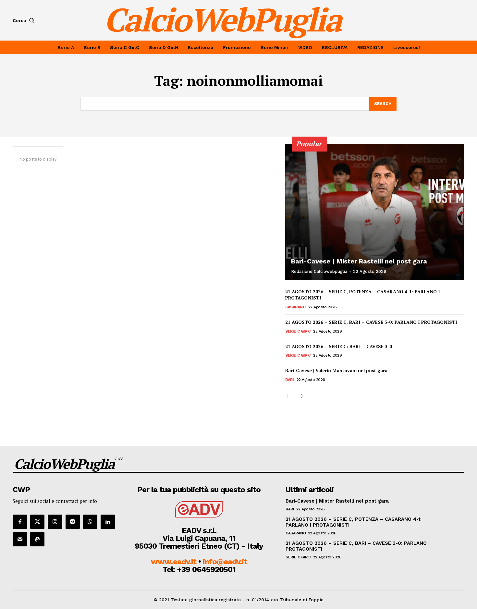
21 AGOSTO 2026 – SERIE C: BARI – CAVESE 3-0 (338, 346)
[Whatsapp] (90, 522)
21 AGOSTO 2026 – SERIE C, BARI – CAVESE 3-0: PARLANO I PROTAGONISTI (371, 322)
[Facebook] (20, 522)
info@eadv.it (225, 561)
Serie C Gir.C (298, 331)
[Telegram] (73, 522)
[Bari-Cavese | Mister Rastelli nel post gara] (374, 212)
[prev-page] (289, 396)
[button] (25, 20)
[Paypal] (37, 539)
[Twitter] (37, 522)
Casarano (295, 307)
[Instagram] (55, 522)
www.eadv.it (173, 561)
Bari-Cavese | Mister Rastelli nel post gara (359, 261)
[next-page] (300, 396)
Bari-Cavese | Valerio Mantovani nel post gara (336, 370)
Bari (289, 379)
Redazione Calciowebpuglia (319, 271)
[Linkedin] (108, 522)
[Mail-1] (20, 539)
